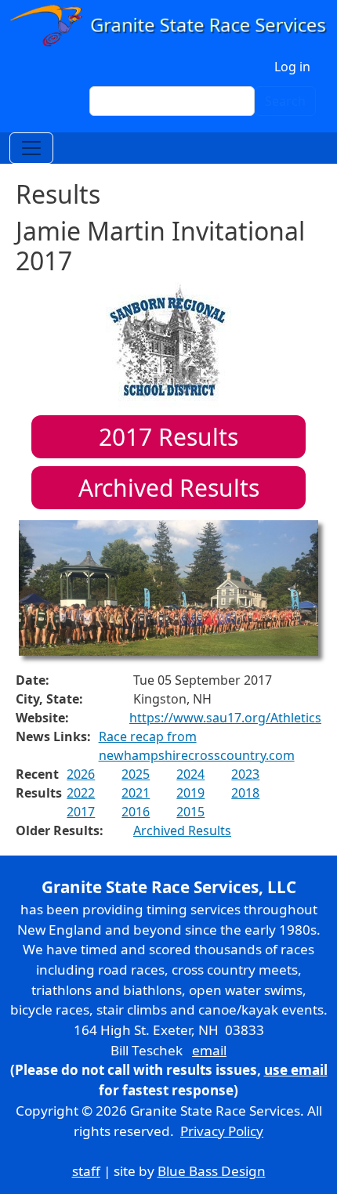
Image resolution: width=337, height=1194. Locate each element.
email (209, 1050)
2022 (81, 792)
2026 (81, 774)
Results (168, 437)
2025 (135, 774)
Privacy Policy (221, 1131)
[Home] (168, 25)
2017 (81, 811)
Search (285, 101)
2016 (135, 811)
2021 (135, 792)
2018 (245, 792)
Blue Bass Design (212, 1171)
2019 (190, 792)
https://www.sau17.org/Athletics (225, 717)
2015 (190, 811)
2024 (190, 774)
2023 (245, 774)
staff (86, 1171)
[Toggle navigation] (31, 148)
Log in (292, 66)
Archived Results (168, 488)
